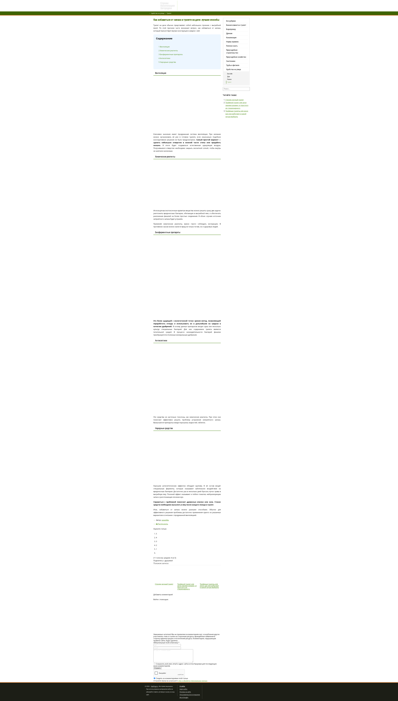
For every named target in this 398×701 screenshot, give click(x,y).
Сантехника (230, 61)
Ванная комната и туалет (236, 25)
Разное (229, 79)
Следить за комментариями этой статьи (172, 678)
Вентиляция (164, 47)
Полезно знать (232, 46)
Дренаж (183, 6)
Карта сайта (183, 689)
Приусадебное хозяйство (236, 57)
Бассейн (229, 74)
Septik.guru (154, 686)
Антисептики (164, 58)
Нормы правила (232, 42)
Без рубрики (231, 21)
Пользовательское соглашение (190, 695)
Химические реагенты (168, 50)
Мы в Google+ (184, 697)
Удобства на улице (157, 13)
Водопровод (193, 6)
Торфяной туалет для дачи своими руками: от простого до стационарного (236, 105)
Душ (228, 76)
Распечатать (163, 524)
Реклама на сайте (185, 692)
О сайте (182, 686)
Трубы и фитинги (232, 65)
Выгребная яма (215, 6)
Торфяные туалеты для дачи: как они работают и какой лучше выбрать (236, 114)
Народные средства (167, 62)
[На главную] (152, 6)
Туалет (169, 13)
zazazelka (165, 520)
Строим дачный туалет (234, 100)
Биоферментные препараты (171, 54)
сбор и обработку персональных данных (192, 681)
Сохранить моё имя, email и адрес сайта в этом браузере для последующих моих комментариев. (185, 665)
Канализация (231, 37)
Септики (203, 6)
